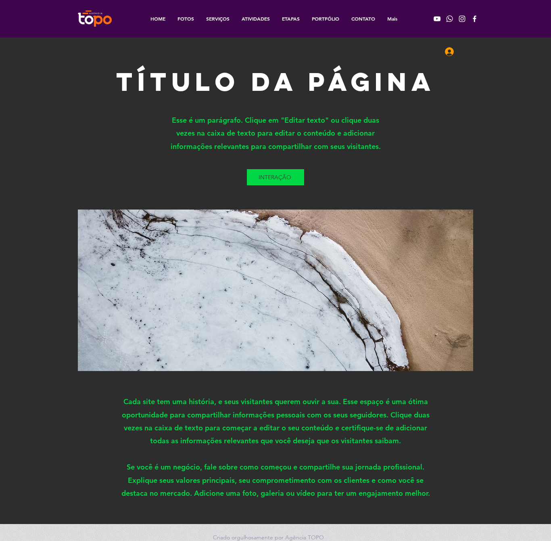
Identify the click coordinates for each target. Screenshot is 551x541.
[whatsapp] (449, 19)
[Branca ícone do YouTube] (437, 19)
